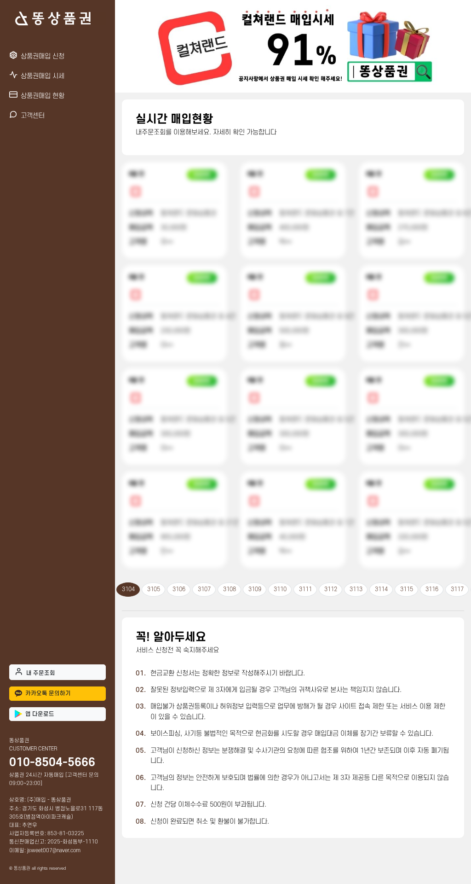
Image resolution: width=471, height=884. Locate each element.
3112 (330, 589)
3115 (406, 589)
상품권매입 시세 (42, 76)
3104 (128, 589)
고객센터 (33, 116)
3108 (229, 589)
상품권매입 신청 (42, 56)
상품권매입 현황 (42, 96)
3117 (457, 589)
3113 (356, 589)
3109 (254, 589)
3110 (280, 589)
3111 (305, 589)
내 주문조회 (40, 673)
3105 (153, 589)
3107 (204, 589)
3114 (381, 589)
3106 (178, 589)
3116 (431, 589)
